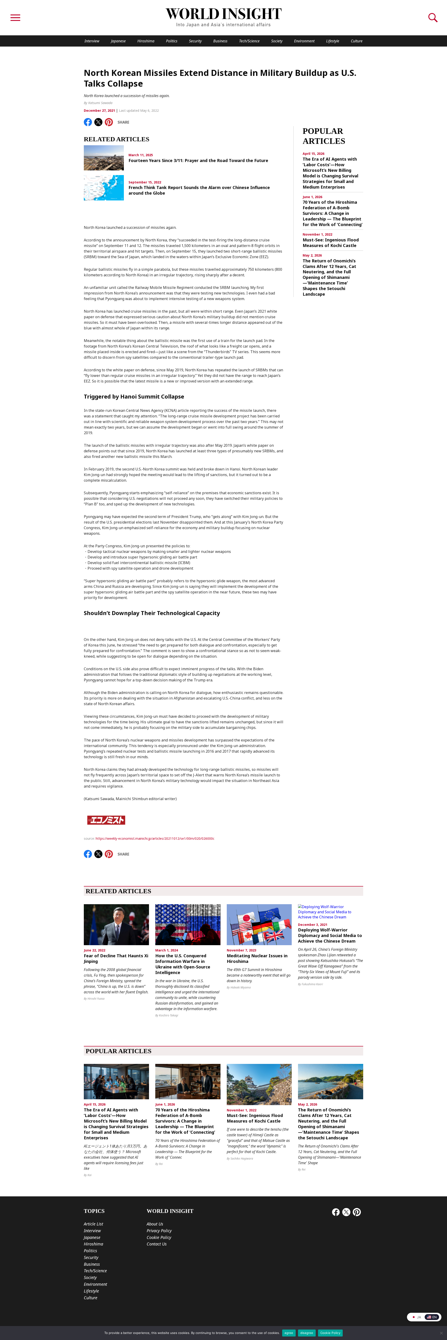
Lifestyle (332, 41)
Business (220, 41)
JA (419, 1317)
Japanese (118, 41)
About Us (155, 1224)
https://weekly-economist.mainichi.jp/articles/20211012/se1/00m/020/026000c (155, 838)
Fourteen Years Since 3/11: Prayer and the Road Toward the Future (198, 160)
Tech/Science (249, 41)
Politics (171, 41)
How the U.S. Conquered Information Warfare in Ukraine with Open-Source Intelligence (182, 964)
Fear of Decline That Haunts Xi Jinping (116, 958)
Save (111, 121)
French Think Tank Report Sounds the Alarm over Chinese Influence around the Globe (199, 190)
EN (434, 1317)
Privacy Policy (159, 1230)
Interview (92, 41)
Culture (356, 41)
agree (288, 1333)
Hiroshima (145, 41)
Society (276, 41)
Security (195, 41)
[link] (88, 122)
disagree (306, 1333)
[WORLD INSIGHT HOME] (223, 17)
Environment (304, 41)
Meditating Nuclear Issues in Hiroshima (257, 958)
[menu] (15, 18)
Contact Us (157, 1244)
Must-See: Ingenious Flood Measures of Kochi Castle (331, 242)
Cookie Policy (159, 1237)
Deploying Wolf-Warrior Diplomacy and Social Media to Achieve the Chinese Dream (330, 935)
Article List (93, 1224)
